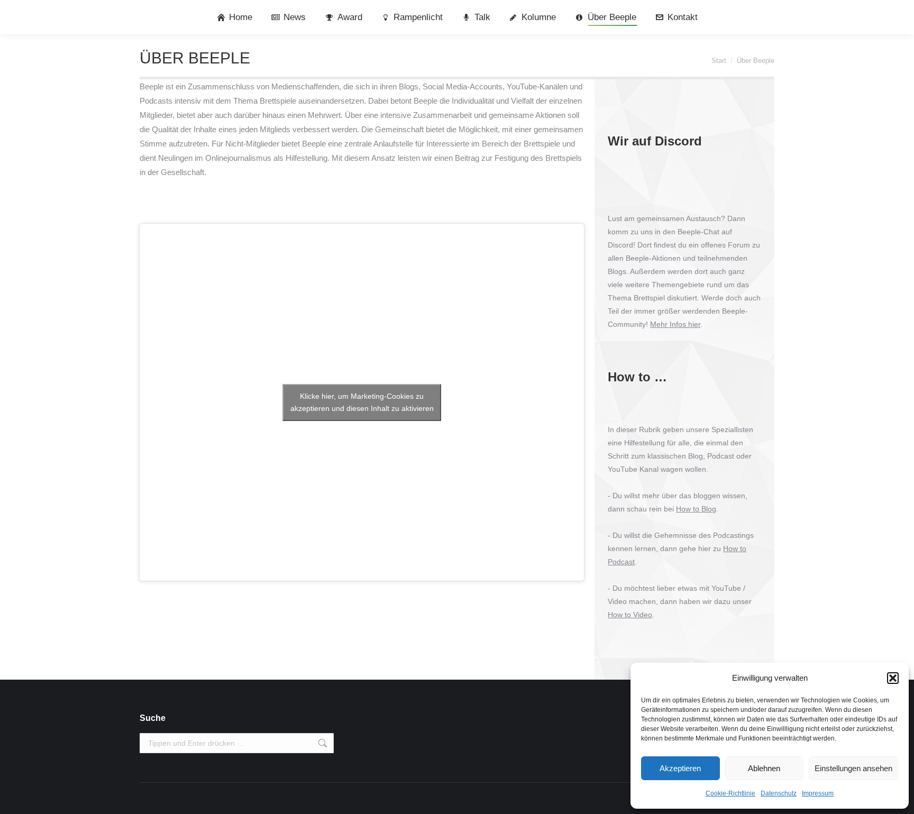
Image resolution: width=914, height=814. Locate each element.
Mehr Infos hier (675, 324)
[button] (893, 678)
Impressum (818, 793)
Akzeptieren (680, 768)
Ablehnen (764, 768)
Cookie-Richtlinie (730, 793)
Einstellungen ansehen (853, 768)
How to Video (630, 614)
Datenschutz (779, 793)
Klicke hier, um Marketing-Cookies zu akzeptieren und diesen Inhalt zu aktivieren (362, 402)
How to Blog (696, 509)
